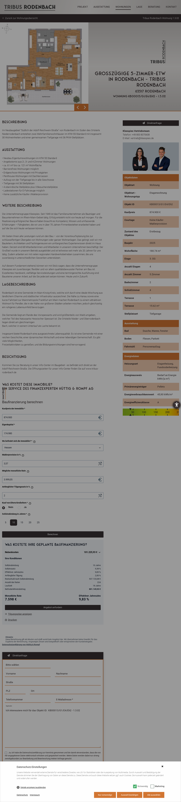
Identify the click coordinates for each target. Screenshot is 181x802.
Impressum (35, 795)
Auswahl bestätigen (129, 795)
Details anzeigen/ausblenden (33, 787)
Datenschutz (22, 795)
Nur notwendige (105, 795)
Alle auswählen (153, 795)
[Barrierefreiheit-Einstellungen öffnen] (176, 404)
